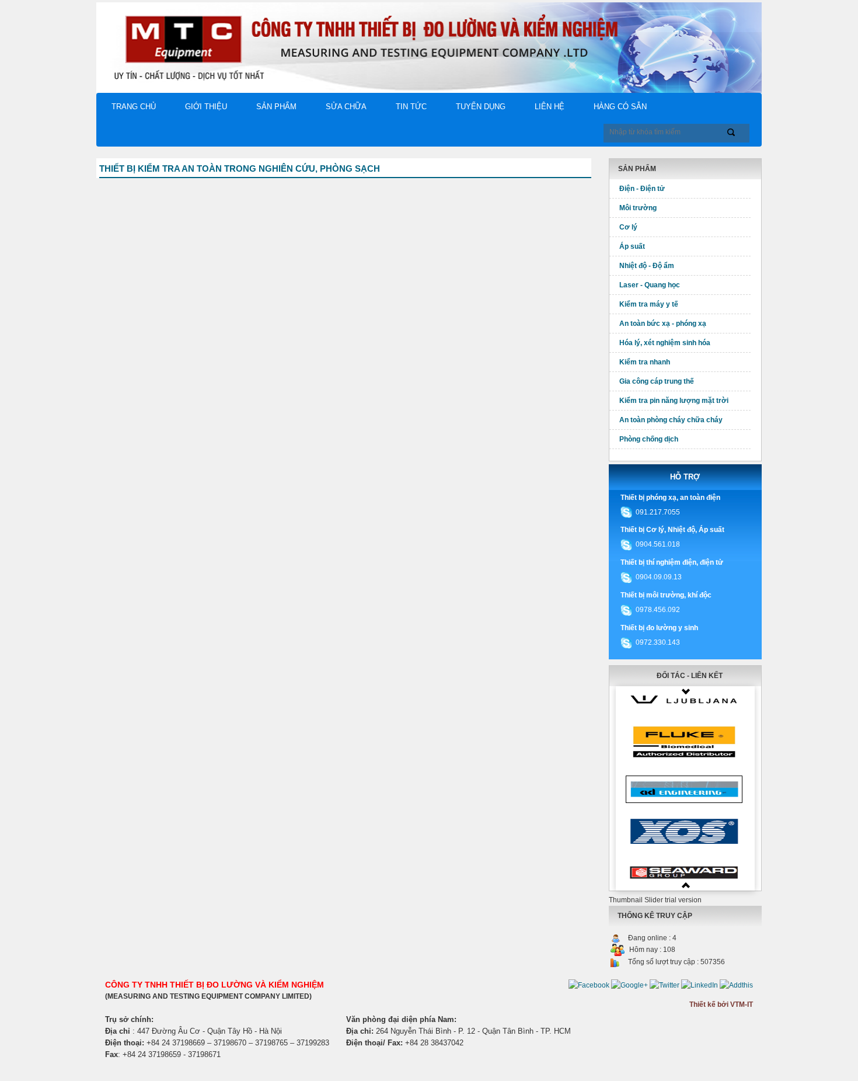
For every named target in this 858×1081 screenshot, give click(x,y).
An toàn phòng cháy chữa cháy (671, 420)
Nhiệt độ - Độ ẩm (646, 266)
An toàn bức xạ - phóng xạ (662, 323)
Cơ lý (628, 227)
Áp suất (632, 246)
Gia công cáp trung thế (656, 381)
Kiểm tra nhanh (644, 362)
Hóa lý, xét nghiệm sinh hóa (664, 343)
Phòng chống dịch (648, 439)
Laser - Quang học (649, 285)
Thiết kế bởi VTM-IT (721, 1004)
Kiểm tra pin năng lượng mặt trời (673, 401)
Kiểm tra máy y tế (648, 304)
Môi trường (638, 208)
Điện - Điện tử (642, 189)
